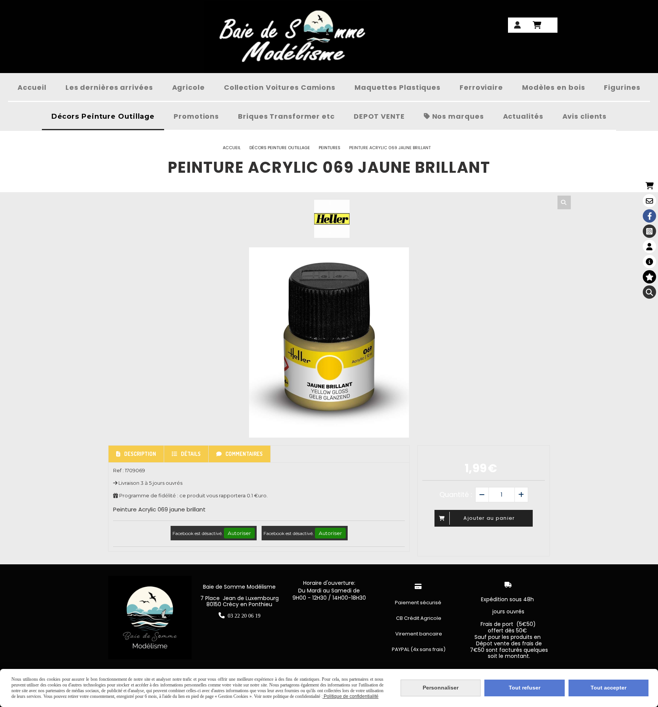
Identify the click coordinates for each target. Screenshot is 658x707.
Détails (191, 454)
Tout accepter (608, 688)
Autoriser (239, 533)
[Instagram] (649, 231)
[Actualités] (649, 261)
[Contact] (649, 200)
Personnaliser (440, 688)
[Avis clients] (649, 276)
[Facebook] (649, 216)
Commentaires (244, 454)
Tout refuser (524, 688)
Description (140, 454)
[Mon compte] (649, 246)
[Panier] (649, 185)
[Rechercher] (564, 202)
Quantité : (455, 494)
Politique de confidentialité (351, 696)
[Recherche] (649, 292)
